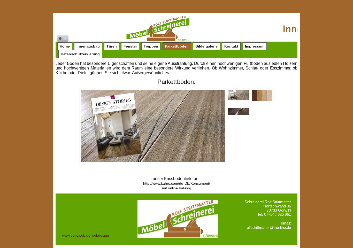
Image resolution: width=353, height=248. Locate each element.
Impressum (254, 46)
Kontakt (231, 46)
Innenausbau (88, 46)
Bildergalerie (206, 46)
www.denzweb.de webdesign (85, 235)
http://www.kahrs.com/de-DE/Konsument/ (176, 183)
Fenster (130, 46)
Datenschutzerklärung (80, 54)
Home (65, 46)
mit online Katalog (176, 188)
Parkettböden (177, 46)
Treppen (151, 46)
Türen (111, 46)
